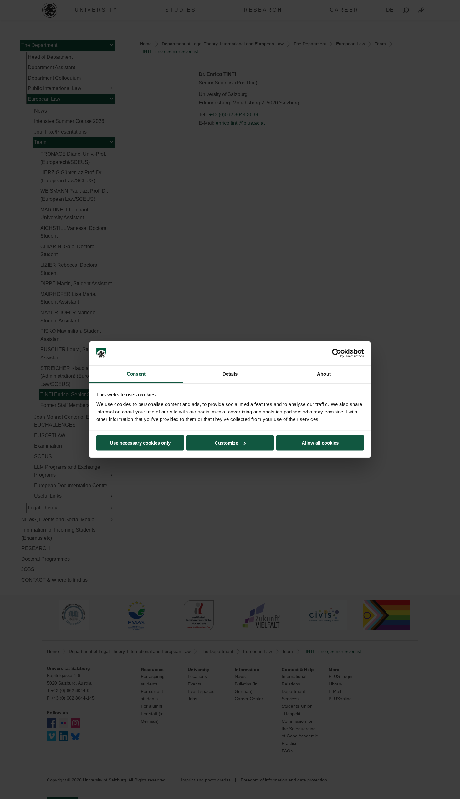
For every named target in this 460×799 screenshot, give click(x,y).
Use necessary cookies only (140, 442)
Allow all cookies (320, 442)
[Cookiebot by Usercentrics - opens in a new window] (336, 353)
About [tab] (324, 374)
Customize (226, 442)
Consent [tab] (136, 374)
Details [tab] (230, 374)
